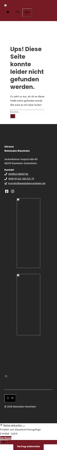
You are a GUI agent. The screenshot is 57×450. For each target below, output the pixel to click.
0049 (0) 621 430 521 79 (21, 178)
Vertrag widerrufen (28, 446)
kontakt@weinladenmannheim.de (26, 183)
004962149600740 (18, 174)
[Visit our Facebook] (6, 191)
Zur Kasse (5, 437)
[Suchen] (12, 116)
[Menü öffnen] (6, 376)
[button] (17, 12)
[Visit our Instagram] (12, 191)
